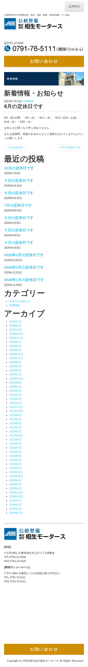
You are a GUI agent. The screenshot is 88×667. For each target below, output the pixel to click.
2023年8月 (15, 382)
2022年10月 (16, 411)
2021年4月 (15, 459)
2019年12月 (16, 492)
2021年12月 (16, 435)
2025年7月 (15, 341)
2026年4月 (15, 329)
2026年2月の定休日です (24, 267)
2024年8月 (15, 362)
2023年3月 (15, 394)
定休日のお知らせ (19, 301)
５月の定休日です (19, 230)
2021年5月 (15, 455)
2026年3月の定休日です (24, 255)
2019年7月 (15, 500)
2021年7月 (15, 447)
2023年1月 (15, 403)
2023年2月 (15, 398)
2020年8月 (15, 480)
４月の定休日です (19, 243)
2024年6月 (15, 366)
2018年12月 (16, 512)
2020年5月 (15, 488)
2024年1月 (15, 374)
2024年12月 (16, 354)
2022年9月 (15, 415)
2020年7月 (15, 484)
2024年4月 (15, 370)
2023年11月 (16, 378)
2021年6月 (15, 451)
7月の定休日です (18, 205)
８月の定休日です (19, 193)
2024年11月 (16, 358)
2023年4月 (15, 390)
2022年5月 (15, 423)
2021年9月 (15, 439)
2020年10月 (16, 476)
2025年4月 (15, 350)
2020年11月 (16, 472)
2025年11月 (16, 337)
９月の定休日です (70, 147)
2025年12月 (16, 333)
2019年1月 (15, 508)
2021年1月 (15, 468)
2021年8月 (15, 443)
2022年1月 (15, 431)
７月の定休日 (15, 147)
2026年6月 (15, 325)
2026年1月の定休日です (24, 280)
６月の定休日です (19, 218)
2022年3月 (15, 427)
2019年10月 (16, 496)
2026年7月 (15, 321)
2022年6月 (15, 419)
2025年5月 (15, 346)
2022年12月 (16, 407)
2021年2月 (15, 464)
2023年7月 (15, 386)
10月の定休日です (19, 168)
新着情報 (28, 101)
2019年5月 (15, 504)
